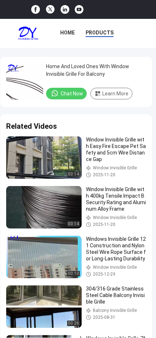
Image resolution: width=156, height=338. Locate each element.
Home (67, 33)
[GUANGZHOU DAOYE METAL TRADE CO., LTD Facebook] (35, 9)
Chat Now (72, 93)
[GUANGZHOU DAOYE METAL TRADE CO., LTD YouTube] (79, 9)
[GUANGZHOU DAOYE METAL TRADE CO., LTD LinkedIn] (64, 9)
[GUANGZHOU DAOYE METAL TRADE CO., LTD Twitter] (50, 9)
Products (100, 33)
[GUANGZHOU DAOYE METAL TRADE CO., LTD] (28, 33)
